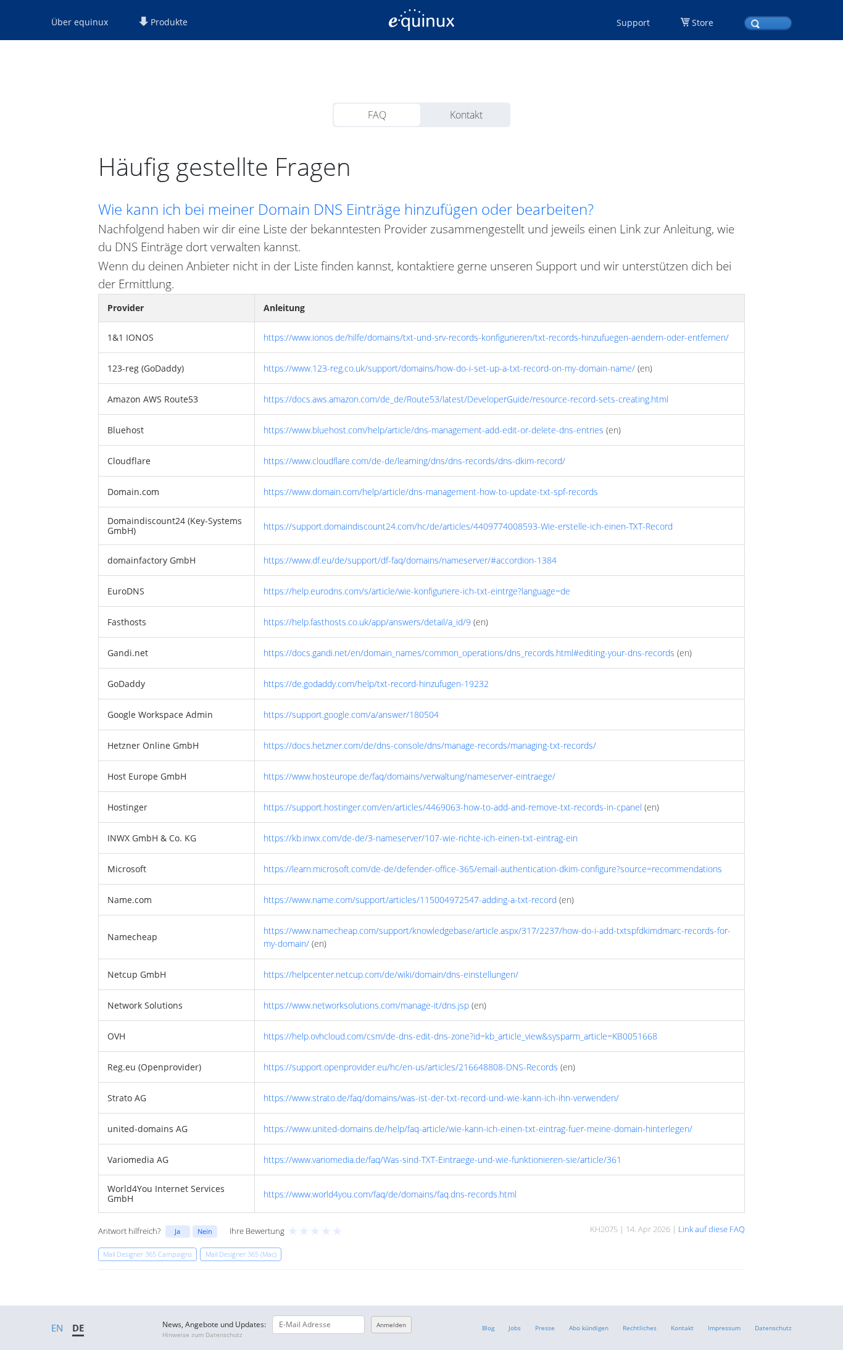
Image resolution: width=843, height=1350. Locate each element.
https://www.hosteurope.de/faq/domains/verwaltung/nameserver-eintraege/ (409, 776)
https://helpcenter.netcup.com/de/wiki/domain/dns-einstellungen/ (391, 974)
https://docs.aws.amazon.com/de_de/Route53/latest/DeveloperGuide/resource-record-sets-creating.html (466, 399)
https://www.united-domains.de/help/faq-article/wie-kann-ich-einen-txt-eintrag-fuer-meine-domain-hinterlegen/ (478, 1129)
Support (633, 22)
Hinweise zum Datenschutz (202, 1334)
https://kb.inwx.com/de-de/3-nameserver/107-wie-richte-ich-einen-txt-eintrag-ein (421, 838)
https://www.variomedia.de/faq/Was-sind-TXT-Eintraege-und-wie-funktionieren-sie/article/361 (442, 1159)
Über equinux (79, 22)
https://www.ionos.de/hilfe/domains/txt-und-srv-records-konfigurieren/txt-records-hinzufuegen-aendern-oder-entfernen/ (496, 337)
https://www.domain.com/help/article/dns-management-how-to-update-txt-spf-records (431, 492)
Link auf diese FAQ (711, 1229)
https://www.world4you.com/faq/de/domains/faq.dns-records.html (390, 1194)
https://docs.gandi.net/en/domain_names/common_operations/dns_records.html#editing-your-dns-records (469, 653)
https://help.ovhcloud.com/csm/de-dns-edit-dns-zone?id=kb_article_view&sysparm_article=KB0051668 (460, 1036)
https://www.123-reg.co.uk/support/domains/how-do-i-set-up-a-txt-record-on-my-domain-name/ (449, 368)
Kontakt (466, 115)
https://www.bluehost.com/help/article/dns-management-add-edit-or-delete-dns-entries (434, 430)
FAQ (377, 115)
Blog (488, 1327)
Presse (545, 1327)
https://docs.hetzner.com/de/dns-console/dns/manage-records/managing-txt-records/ (430, 745)
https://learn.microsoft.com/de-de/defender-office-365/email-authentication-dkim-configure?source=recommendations (493, 869)
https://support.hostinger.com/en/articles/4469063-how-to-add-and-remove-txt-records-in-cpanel (453, 807)
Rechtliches (640, 1327)
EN (57, 1328)
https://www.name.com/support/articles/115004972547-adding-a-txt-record (410, 900)
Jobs (515, 1327)
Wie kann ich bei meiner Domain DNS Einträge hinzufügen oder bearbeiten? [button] (346, 209)
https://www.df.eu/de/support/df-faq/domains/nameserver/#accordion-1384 (410, 560)
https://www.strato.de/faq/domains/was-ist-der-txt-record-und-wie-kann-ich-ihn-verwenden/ (441, 1098)
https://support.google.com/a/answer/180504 (351, 714)
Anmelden (391, 1324)
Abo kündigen (588, 1327)
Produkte (168, 22)
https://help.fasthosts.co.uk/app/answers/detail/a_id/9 (367, 622)
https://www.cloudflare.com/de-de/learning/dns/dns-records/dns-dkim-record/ (414, 461)
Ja (177, 1231)
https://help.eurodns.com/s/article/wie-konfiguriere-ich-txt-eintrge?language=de (417, 591)
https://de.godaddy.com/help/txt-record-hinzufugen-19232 (376, 684)
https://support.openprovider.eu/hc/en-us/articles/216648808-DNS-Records (411, 1067)
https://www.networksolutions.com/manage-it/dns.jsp (366, 1005)
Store (702, 22)
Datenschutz (773, 1327)
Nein (204, 1231)
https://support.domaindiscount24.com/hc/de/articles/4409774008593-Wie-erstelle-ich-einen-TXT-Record (468, 526)
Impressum (724, 1327)
